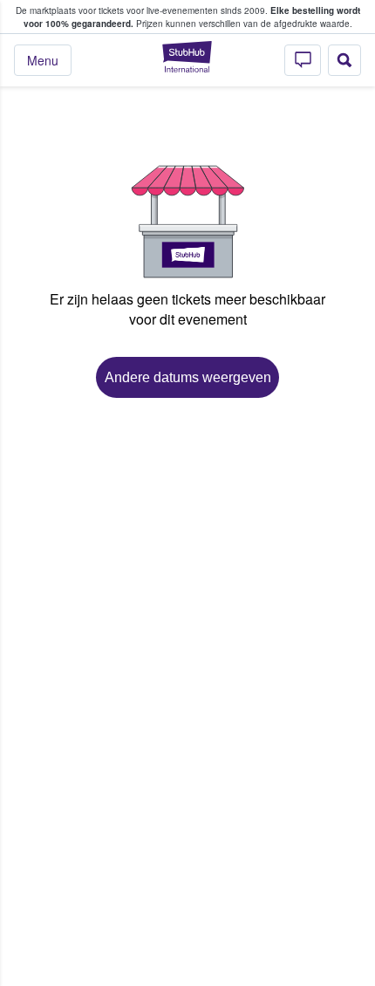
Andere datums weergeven (188, 377)
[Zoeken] (344, 60)
